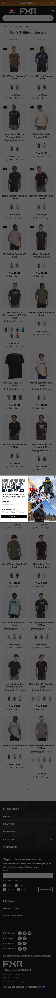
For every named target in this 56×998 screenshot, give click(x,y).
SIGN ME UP (14, 517)
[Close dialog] (54, 477)
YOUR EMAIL (5, 502)
